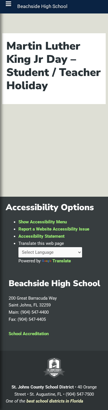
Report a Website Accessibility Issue (53, 229)
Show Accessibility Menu (42, 221)
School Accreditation (29, 333)
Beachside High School (42, 7)
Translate (61, 260)
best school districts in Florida (54, 401)
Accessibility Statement (41, 236)
